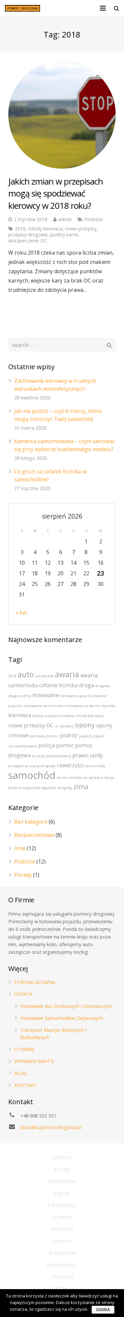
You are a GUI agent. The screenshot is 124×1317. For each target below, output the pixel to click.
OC (50, 725)
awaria (67, 674)
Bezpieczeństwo (34, 835)
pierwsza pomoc (44, 736)
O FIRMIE (24, 1049)
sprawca (96, 777)
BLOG (20, 1073)
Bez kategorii (30, 821)
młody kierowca (45, 228)
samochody (95, 766)
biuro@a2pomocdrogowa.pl (50, 1127)
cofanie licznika (58, 685)
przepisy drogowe (28, 234)
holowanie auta (73, 696)
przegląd (15, 766)
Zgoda (103, 1309)
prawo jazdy (87, 755)
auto (26, 674)
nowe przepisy (81, 228)
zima (80, 786)
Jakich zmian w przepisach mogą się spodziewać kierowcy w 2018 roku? (55, 193)
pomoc (65, 745)
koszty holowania (59, 715)
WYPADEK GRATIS (34, 1061)
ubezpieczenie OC (27, 240)
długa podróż (19, 696)
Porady (23, 874)
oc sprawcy (64, 726)
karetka (108, 705)
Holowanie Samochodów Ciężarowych (61, 1018)
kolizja (38, 715)
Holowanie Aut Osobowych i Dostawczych (66, 1006)
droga (86, 685)
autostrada (44, 676)
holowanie (45, 695)
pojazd (85, 736)
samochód (32, 775)
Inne (19, 848)
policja (46, 745)
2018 (20, 228)
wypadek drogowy (56, 787)
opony (85, 724)
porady (38, 756)
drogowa (102, 686)
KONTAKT (25, 1085)
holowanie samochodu (43, 705)
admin (65, 219)
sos (85, 777)
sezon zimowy (69, 777)
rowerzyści (70, 765)
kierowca (19, 715)
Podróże (93, 219)
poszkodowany (58, 756)
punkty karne (64, 234)
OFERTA (23, 994)
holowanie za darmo (83, 705)
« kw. (21, 612)
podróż (69, 735)
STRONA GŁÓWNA (34, 982)
